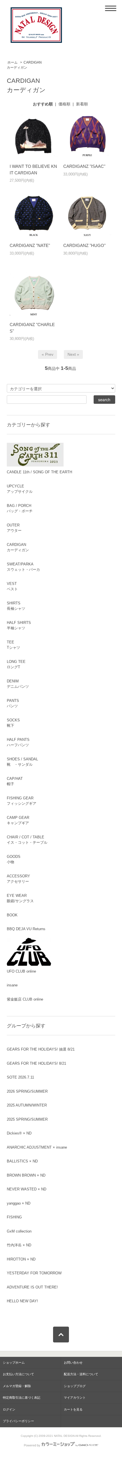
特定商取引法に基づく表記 (21, 1397)
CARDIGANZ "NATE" (30, 245)
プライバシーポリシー (18, 1421)
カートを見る (73, 1409)
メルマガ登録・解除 (17, 1386)
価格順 (64, 104)
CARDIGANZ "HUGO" (84, 245)
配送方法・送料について (81, 1374)
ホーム (12, 62)
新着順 (82, 104)
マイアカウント (75, 1397)
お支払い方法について (18, 1374)
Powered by (32, 1445)
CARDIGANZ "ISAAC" (84, 166)
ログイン (9, 1409)
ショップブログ (75, 1386)
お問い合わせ (73, 1362)
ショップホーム (14, 1362)
